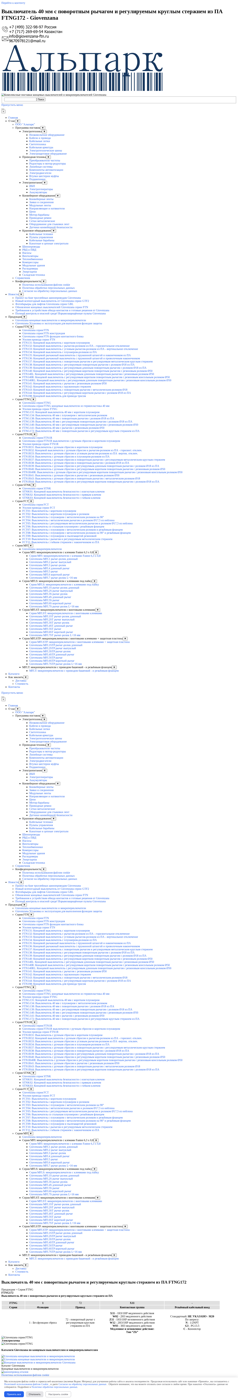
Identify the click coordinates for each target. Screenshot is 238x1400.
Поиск (41, 99)
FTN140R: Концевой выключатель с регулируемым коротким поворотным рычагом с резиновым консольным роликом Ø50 (96, 377)
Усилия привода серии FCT (38, 507)
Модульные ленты (40, 205)
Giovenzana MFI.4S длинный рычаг (50, 597)
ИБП (32, 186)
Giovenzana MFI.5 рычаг (43, 571)
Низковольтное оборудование (46, 134)
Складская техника (33, 274)
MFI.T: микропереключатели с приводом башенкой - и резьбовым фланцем (74, 670)
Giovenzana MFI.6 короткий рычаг (49, 574)
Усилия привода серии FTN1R (40, 444)
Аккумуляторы (38, 192)
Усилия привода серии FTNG (39, 409)
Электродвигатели (40, 172)
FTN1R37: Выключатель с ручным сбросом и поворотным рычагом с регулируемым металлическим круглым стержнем (93, 459)
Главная (13, 117)
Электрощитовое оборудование (48, 153)
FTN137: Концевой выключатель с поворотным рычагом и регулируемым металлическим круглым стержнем (87, 361)
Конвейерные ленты (41, 199)
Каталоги (14, 673)
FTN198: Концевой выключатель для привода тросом (54, 395)
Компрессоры (30, 262)
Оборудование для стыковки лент (49, 224)
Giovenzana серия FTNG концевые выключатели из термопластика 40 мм (65, 405)
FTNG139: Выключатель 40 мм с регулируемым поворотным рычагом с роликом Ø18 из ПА (77, 421)
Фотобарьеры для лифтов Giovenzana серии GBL (44, 304)
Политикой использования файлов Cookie (26, 1384)
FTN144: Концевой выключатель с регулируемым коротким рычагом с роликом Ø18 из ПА (76, 392)
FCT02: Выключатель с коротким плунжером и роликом (55, 514)
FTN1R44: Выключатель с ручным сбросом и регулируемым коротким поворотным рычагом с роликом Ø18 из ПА (90, 481)
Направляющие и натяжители (47, 208)
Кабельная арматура (41, 147)
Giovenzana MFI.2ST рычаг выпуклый (52, 619)
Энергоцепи (29, 271)
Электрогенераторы (41, 189)
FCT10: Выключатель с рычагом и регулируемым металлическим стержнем (67, 539)
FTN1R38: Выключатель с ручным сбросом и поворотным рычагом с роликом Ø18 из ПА (75, 462)
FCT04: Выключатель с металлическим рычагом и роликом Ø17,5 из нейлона (68, 520)
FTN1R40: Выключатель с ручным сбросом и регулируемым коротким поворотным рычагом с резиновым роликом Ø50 (93, 469)
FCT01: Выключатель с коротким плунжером (49, 510)
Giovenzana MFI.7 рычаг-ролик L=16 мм (53, 577)
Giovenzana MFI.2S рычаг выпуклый (51, 590)
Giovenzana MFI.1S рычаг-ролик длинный (54, 587)
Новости (13, 294)
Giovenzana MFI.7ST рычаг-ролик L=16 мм (54, 635)
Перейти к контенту (13, 2)
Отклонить (35, 1394)
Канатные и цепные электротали (48, 243)
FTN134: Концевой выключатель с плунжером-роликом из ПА (59, 352)
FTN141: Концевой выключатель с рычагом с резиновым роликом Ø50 (64, 383)
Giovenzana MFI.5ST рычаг (45, 628)
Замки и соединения (41, 202)
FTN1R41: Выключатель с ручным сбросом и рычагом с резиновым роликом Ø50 (70, 475)
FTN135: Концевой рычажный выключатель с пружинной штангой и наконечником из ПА (76, 355)
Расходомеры (30, 268)
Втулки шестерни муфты (44, 176)
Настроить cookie (58, 1394)
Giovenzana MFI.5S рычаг (44, 600)
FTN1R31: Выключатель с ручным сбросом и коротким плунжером (62, 447)
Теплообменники (32, 259)
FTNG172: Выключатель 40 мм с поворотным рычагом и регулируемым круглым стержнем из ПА (81, 430)
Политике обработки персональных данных (54, 1387)
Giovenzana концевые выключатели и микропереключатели (50, 320)
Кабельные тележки (41, 234)
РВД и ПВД (29, 249)
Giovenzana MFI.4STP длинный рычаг (51, 654)
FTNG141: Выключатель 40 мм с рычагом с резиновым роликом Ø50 (63, 427)
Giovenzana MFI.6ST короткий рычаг (51, 632)
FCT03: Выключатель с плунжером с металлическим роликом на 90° (63, 517)
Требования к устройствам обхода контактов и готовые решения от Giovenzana (62, 310)
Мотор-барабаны (39, 214)
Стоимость (21, 683)
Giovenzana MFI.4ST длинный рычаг (51, 625)
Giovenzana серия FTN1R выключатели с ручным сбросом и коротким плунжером (71, 440)
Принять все (14, 1394)
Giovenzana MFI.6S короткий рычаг (50, 603)
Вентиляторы (30, 256)
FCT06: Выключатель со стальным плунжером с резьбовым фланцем (63, 526)
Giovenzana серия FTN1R (37, 437)
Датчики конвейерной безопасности (50, 227)
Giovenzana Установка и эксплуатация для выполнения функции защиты (58, 323)
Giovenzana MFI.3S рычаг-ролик (48, 593)
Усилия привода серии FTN (38, 339)
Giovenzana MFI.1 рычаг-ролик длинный (53, 558)
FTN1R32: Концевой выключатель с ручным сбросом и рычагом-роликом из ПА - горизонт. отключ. (82, 450)
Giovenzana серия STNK (36, 488)
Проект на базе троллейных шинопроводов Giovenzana (48, 297)
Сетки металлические (42, 221)
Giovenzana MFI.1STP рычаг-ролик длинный (55, 645)
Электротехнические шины (45, 150)
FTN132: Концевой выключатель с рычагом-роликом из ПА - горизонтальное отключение (76, 345)
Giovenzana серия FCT (35, 504)
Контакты (14, 686)
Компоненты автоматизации (46, 169)
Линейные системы (41, 166)
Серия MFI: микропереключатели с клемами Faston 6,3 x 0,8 (65, 555)
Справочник (22, 277)
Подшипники (37, 179)
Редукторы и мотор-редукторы (47, 163)
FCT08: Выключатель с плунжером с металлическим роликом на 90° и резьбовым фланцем (76, 532)
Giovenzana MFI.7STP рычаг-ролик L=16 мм (55, 663)
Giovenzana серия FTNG (36, 402)
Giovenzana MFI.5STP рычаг (46, 657)
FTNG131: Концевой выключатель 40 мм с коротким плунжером (60, 412)
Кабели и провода (40, 137)
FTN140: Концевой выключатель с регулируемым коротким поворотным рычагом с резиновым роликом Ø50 (87, 370)
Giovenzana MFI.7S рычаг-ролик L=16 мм (54, 606)
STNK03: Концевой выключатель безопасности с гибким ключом (61, 497)
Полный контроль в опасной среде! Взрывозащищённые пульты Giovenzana (60, 313)
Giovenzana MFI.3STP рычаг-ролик (50, 651)
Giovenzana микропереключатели (42, 549)
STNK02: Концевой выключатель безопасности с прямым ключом (61, 494)
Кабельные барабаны (41, 240)
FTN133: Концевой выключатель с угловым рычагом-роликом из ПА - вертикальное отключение (80, 348)
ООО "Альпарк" (25, 124)
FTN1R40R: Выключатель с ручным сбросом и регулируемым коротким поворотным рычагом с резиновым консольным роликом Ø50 (102, 472)
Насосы (26, 252)
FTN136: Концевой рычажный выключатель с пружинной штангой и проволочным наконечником (81, 358)
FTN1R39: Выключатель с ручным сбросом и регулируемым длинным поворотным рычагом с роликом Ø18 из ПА (90, 465)
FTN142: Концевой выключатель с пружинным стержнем (56, 386)
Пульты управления (41, 237)
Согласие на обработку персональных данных (49, 291)
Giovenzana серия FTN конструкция (43, 333)
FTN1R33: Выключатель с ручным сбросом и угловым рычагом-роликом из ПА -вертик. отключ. (80, 453)
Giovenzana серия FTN (35, 330)
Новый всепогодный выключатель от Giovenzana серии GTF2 (52, 300)
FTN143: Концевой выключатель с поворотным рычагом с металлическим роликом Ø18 (74, 389)
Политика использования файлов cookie (46, 284)
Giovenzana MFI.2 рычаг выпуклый (50, 562)
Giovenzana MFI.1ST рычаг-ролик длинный (55, 616)
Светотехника (37, 144)
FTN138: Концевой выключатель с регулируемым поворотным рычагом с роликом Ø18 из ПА (78, 364)
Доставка (20, 680)
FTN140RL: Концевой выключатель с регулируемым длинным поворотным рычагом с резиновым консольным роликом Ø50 (96, 380)
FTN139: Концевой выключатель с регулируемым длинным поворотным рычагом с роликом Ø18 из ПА (84, 367)
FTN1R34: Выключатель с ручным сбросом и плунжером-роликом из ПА (66, 456)
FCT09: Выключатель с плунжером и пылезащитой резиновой (59, 535)
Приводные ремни (40, 217)
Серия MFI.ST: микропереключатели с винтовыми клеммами (65, 613)
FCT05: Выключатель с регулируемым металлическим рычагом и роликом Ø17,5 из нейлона (77, 523)
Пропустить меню (12, 104)
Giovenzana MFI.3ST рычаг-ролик (49, 622)
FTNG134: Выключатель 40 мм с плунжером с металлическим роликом (64, 415)
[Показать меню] (2, 109)
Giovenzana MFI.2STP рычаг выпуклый (52, 648)
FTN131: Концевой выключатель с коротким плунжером (56, 342)
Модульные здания (33, 265)
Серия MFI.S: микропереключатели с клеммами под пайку (64, 584)
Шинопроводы (31, 246)
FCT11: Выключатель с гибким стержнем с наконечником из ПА (60, 542)
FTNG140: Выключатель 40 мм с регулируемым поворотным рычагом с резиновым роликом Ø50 (80, 424)
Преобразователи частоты (44, 160)
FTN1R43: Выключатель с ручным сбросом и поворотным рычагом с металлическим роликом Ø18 (81, 478)
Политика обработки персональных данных (48, 287)
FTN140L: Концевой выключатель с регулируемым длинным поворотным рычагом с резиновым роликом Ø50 (88, 374)
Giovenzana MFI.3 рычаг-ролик (47, 565)
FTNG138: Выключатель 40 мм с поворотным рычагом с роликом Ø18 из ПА (68, 418)
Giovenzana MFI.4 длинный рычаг (49, 568)
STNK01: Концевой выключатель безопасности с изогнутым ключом (63, 491)
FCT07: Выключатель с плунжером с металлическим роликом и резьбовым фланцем (72, 529)
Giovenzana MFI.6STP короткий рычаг (52, 660)
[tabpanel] (119, 1296)
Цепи (32, 211)
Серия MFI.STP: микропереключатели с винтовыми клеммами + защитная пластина (79, 641)
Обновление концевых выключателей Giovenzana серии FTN (51, 307)
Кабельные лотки (39, 141)
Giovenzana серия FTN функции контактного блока (52, 336)
